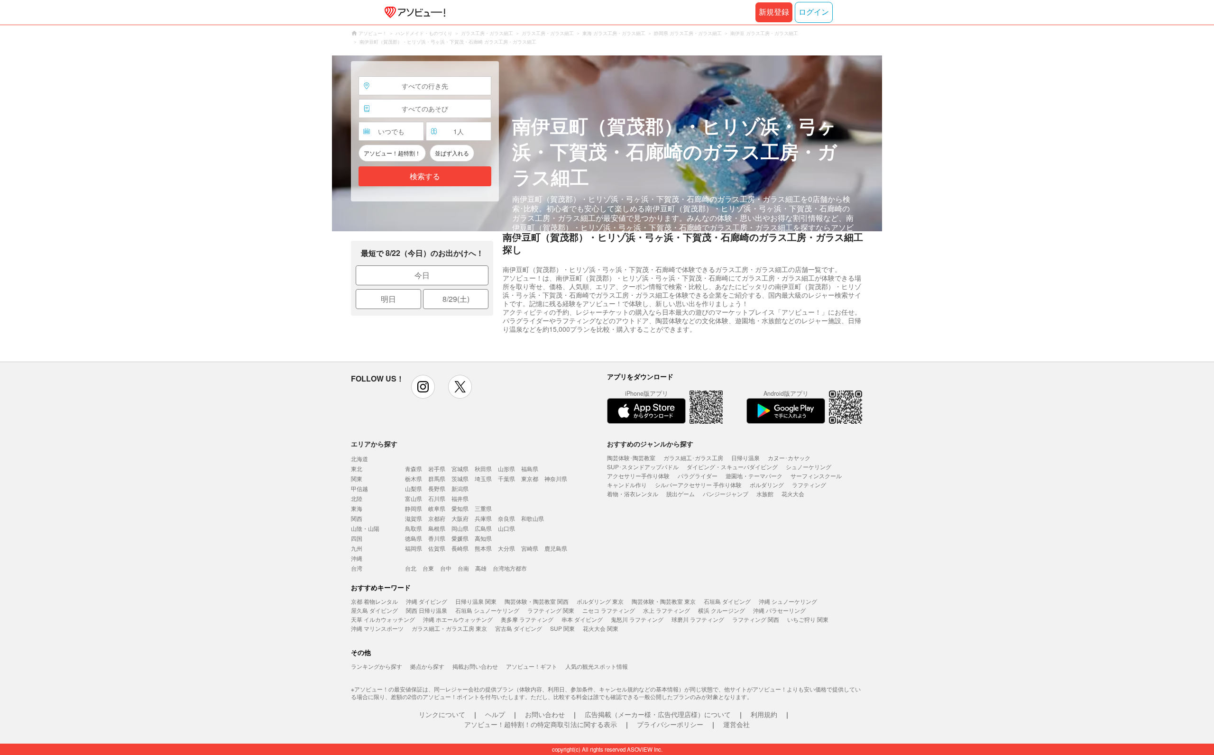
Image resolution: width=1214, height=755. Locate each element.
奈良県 (506, 518)
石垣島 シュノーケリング (487, 610)
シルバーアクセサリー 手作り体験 (698, 485)
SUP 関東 (562, 628)
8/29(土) (455, 298)
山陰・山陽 (365, 528)
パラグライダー (697, 476)
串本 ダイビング (582, 619)
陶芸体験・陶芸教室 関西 (537, 601)
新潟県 (460, 488)
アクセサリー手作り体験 (638, 476)
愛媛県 (460, 538)
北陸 (356, 498)
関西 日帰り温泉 (426, 610)
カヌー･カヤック (789, 458)
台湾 (356, 568)
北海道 (359, 459)
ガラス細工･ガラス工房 (693, 458)
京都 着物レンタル (374, 601)
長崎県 (460, 548)
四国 (356, 538)
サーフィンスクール (816, 476)
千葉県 (506, 478)
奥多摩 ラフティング (527, 619)
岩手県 (436, 468)
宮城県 (460, 468)
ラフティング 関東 (550, 610)
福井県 (460, 498)
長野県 (436, 488)
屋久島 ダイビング (374, 610)
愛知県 (460, 508)
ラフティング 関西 (755, 619)
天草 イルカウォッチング (383, 619)
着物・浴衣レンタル (632, 494)
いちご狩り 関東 (807, 619)
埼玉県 (483, 478)
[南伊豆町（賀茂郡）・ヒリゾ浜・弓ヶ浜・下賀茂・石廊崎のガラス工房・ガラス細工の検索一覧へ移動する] (607, 143)
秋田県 (483, 468)
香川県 (436, 538)
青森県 (413, 468)
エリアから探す (374, 443)
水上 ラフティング (666, 610)
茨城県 (460, 478)
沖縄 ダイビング (426, 601)
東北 (356, 468)
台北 (410, 568)
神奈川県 (555, 478)
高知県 (483, 538)
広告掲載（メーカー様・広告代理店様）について (658, 714)
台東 (428, 568)
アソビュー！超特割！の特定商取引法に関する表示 (540, 724)
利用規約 (764, 714)
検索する (425, 177)
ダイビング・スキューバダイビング (732, 467)
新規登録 (774, 12)
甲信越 (359, 488)
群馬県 (436, 478)
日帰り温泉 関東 (476, 601)
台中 (445, 568)
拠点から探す (427, 666)
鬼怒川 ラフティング (637, 619)
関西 (356, 518)
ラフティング (809, 485)
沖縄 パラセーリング (779, 610)
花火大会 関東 (600, 628)
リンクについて (442, 714)
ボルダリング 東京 (600, 601)
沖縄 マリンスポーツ (377, 628)
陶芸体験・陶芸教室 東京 (664, 601)
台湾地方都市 (510, 568)
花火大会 (793, 494)
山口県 (506, 528)
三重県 (483, 508)
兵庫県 (483, 518)
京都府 (436, 518)
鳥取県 (413, 528)
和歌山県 (532, 518)
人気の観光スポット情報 (596, 666)
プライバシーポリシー (670, 724)
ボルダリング (767, 485)
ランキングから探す (376, 666)
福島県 (529, 468)
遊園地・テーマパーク (754, 476)
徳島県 (413, 538)
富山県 (413, 498)
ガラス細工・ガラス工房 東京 (449, 628)
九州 (356, 548)
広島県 (483, 528)
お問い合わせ (545, 714)
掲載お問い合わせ (475, 666)
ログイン (814, 12)
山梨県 (413, 488)
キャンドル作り (627, 485)
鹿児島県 (555, 548)
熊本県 (483, 548)
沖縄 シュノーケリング (788, 601)
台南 (463, 568)
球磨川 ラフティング (697, 619)
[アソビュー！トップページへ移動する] (413, 12)
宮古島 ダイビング (518, 628)
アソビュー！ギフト (531, 666)
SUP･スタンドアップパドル (643, 467)
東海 (356, 508)
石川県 (436, 498)
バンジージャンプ (725, 494)
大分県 (506, 548)
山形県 (506, 468)
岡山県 (460, 528)
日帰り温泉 (745, 458)
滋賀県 (413, 518)
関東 (356, 478)
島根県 (436, 528)
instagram (423, 387)
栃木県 (413, 478)
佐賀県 (436, 548)
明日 (388, 298)
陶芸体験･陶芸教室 (631, 458)
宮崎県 (529, 548)
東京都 (529, 478)
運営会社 (736, 724)
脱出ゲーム (680, 494)
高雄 (481, 568)
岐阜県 (436, 508)
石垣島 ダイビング (727, 601)
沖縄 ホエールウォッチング (458, 619)
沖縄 (356, 558)
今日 (422, 275)
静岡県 (413, 508)
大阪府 (460, 518)
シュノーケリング (808, 467)
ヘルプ (495, 714)
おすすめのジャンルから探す (650, 443)
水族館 (764, 494)
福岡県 (413, 548)
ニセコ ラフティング (608, 610)
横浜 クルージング (721, 610)
